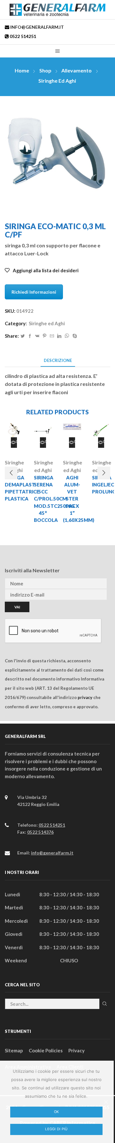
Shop (45, 70)
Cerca (104, 1003)
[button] (11, 473)
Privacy (76, 1050)
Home (22, 70)
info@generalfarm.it (36, 27)
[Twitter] (22, 336)
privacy (85, 697)
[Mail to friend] (52, 336)
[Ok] (106, 1102)
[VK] (37, 336)
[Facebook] (30, 336)
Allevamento (76, 70)
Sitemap (14, 1050)
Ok (56, 1111)
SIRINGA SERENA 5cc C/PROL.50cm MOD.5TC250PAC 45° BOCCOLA (43, 499)
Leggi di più (56, 1129)
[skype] (74, 336)
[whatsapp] (67, 336)
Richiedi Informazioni (34, 292)
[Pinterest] (44, 336)
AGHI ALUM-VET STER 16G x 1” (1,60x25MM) (72, 499)
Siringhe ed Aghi (57, 81)
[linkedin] (59, 336)
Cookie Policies (46, 1050)
